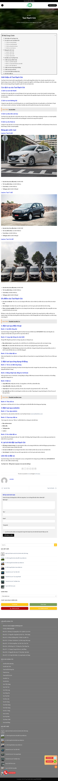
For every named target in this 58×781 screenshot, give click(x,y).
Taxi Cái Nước (51, 488)
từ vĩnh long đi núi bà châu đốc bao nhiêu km (15, 558)
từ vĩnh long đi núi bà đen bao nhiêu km (14, 562)
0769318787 (12, 773)
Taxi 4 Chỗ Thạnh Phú (10, 772)
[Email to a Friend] (30, 469)
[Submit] (55, 544)
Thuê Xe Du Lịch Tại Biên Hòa (12, 581)
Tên (4, 512)
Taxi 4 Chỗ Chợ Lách (10, 586)
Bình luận (5, 499)
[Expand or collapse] (55, 35)
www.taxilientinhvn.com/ (37, 413)
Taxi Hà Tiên (6, 488)
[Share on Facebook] (25, 469)
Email (4, 518)
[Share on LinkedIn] (35, 469)
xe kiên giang (37, 473)
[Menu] (2, 5)
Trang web (5, 525)
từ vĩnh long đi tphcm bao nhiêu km (13, 567)
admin (31, 22)
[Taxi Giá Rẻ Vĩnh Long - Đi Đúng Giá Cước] (29, 5)
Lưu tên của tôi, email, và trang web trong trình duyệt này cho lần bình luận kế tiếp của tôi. (26, 531)
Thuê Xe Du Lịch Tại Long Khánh (13, 576)
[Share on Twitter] (28, 469)
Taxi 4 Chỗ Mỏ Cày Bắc (11, 768)
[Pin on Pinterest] (33, 469)
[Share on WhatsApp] (22, 469)
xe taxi (29, 15)
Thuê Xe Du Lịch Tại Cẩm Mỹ (12, 572)
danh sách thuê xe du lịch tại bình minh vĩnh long (16, 553)
